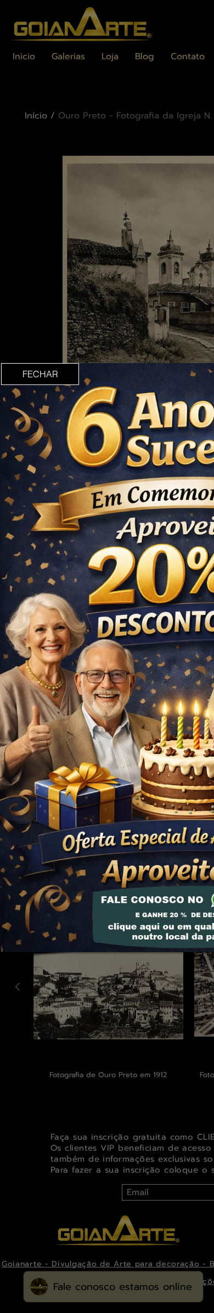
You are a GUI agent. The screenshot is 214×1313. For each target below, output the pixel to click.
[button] (40, 374)
